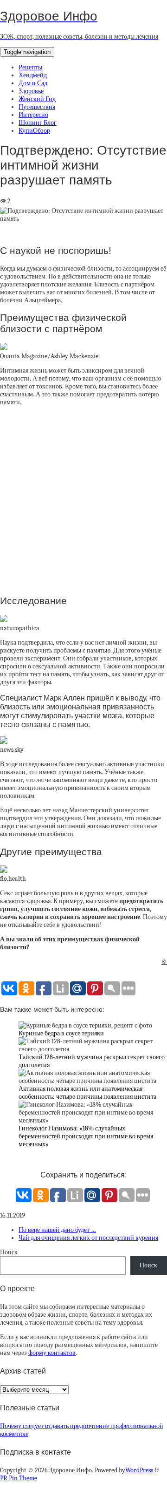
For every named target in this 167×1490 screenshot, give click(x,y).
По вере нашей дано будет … (57, 1230)
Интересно (33, 115)
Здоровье (31, 91)
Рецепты (30, 67)
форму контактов (52, 1353)
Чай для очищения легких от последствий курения (88, 1238)
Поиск (9, 1252)
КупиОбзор (34, 131)
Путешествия (37, 107)
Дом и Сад (33, 83)
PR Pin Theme (18, 1478)
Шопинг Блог (38, 123)
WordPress (139, 1470)
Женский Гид (37, 99)
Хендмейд (33, 75)
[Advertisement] (83, 500)
